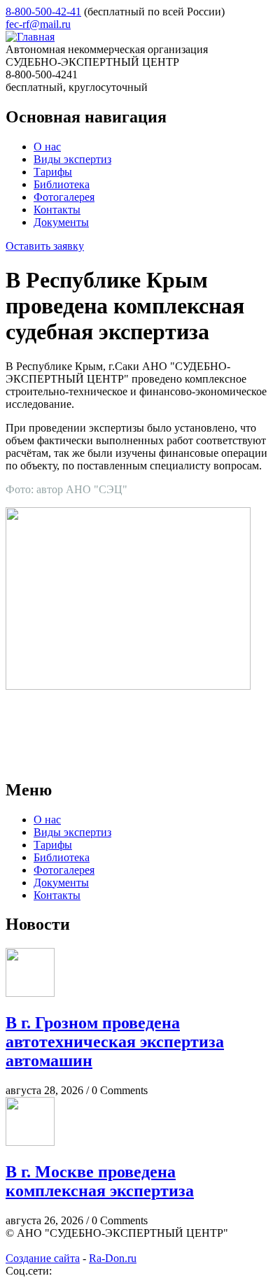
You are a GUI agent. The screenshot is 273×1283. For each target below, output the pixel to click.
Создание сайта (43, 1258)
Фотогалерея (64, 197)
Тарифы (53, 172)
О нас (47, 147)
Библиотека (62, 184)
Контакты (57, 209)
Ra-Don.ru (112, 1258)
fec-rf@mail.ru (38, 24)
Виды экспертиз (72, 159)
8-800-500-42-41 (43, 11)
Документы (61, 222)
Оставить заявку (45, 246)
